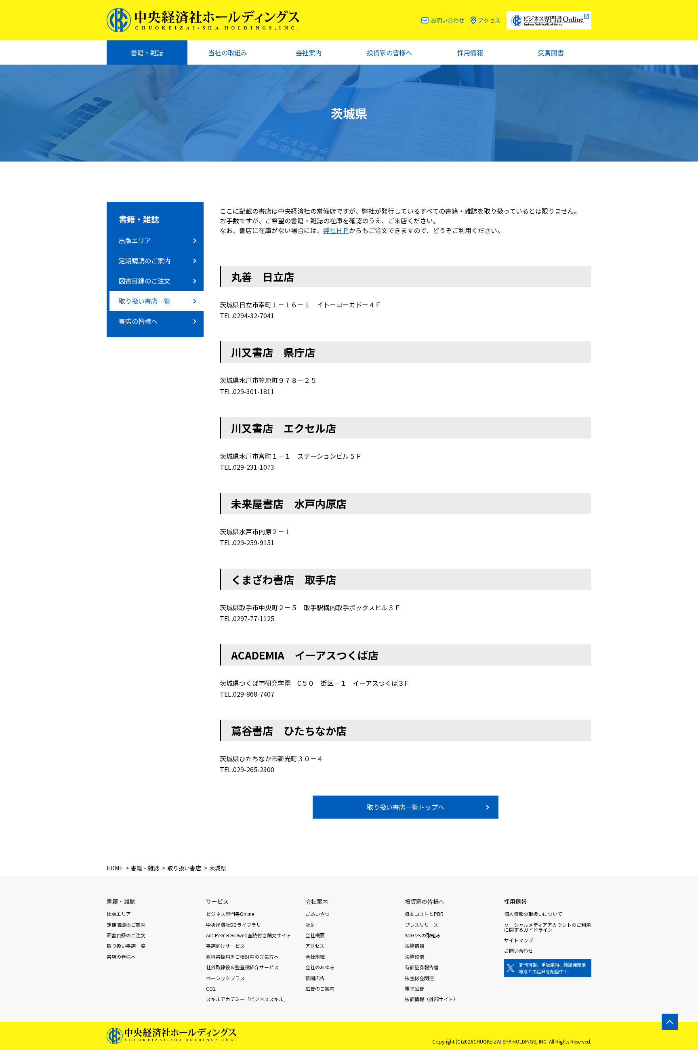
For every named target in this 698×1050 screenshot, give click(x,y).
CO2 (211, 988)
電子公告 (414, 988)
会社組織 (315, 956)
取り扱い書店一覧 (144, 301)
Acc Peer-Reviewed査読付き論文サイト (248, 935)
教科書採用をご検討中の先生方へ (242, 956)
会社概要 (315, 935)
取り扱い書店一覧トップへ (405, 807)
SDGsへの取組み (423, 935)
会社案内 (309, 52)
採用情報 (470, 52)
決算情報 (414, 945)
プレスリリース (421, 924)
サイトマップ (518, 940)
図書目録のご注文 (144, 281)
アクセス (489, 20)
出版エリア (135, 240)
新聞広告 (315, 977)
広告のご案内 (319, 988)
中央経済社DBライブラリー (236, 924)
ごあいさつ (317, 913)
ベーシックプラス (225, 977)
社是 (310, 924)
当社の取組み (227, 52)
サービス (217, 901)
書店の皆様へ (138, 321)
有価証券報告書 (422, 967)
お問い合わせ (448, 20)
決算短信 (414, 956)
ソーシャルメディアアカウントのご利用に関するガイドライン (547, 927)
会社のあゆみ (319, 967)
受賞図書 (551, 52)
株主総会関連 (419, 977)
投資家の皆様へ (389, 52)
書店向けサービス (225, 945)
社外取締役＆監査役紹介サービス (242, 967)
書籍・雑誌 (147, 52)
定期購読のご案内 (144, 260)
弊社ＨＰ (336, 230)
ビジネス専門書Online (230, 913)
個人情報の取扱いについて (533, 913)
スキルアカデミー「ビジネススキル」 (247, 998)
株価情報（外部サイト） (431, 998)
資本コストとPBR (424, 913)
